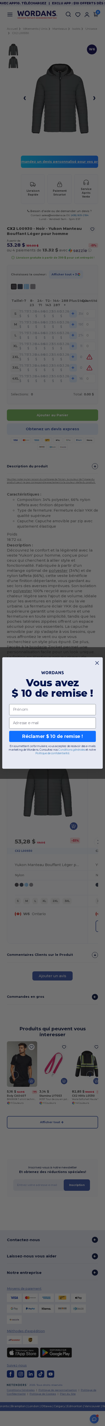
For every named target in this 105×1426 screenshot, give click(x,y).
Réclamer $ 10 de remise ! (52, 736)
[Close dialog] (97, 663)
